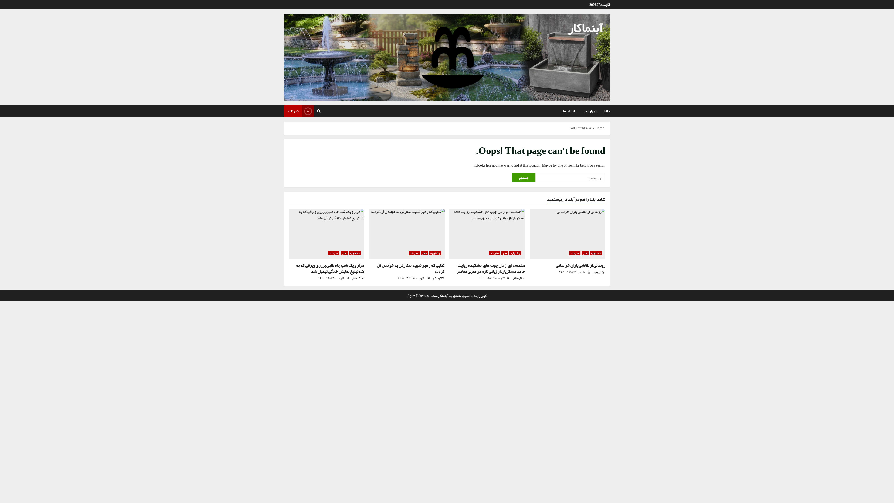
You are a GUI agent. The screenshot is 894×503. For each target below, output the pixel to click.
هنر (585, 253)
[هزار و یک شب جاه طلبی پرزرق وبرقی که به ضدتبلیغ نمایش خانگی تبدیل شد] (326, 234)
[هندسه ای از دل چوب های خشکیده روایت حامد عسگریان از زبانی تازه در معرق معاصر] (487, 234)
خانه (607, 111)
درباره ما (590, 111)
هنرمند (575, 253)
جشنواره (595, 253)
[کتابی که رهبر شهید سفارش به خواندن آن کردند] (407, 234)
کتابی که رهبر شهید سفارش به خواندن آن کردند (411, 268)
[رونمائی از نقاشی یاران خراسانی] (567, 234)
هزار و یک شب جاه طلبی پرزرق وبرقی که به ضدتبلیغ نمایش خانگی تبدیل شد (330, 268)
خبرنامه (293, 111)
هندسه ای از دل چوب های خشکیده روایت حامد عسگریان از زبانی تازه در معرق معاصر (491, 268)
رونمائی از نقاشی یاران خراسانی (580, 265)
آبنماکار (585, 28)
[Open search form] (319, 111)
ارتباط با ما (570, 111)
